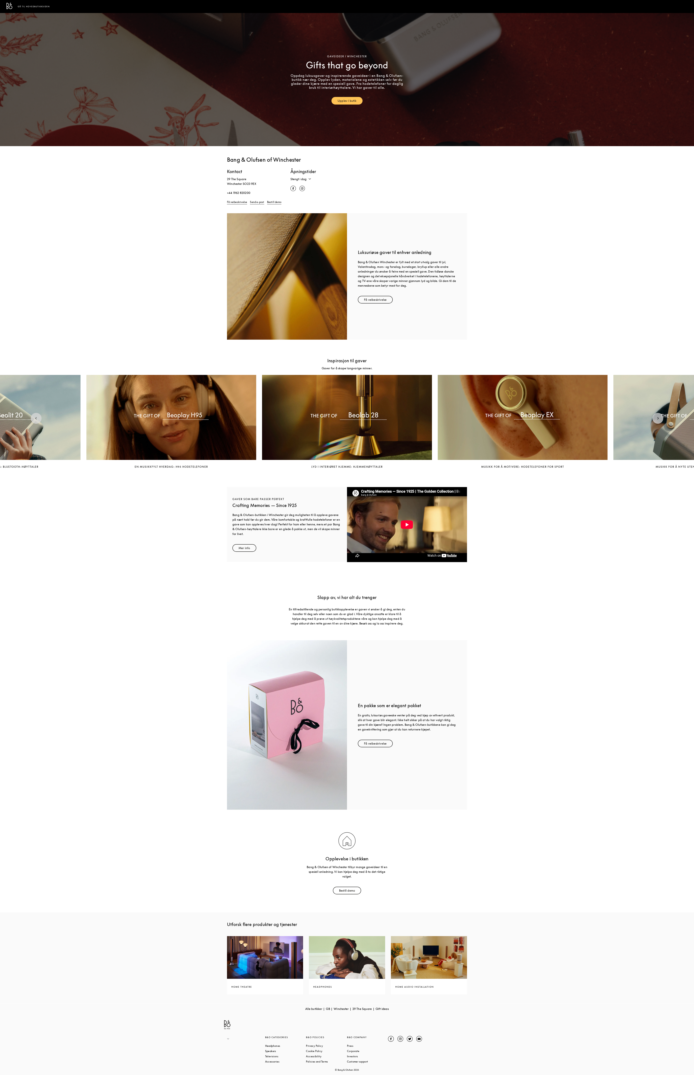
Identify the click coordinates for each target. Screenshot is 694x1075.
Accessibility (326, 1056)
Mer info (247, 548)
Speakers (284, 1051)
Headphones (285, 1045)
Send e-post (257, 201)
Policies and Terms (326, 1061)
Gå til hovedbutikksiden (34, 6)
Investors (366, 1056)
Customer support (367, 1061)
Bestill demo (274, 201)
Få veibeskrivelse (237, 201)
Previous (36, 418)
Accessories (285, 1061)
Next (657, 418)
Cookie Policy (326, 1051)
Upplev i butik (350, 101)
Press (364, 1045)
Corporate (367, 1051)
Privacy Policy (326, 1045)
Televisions (285, 1056)
